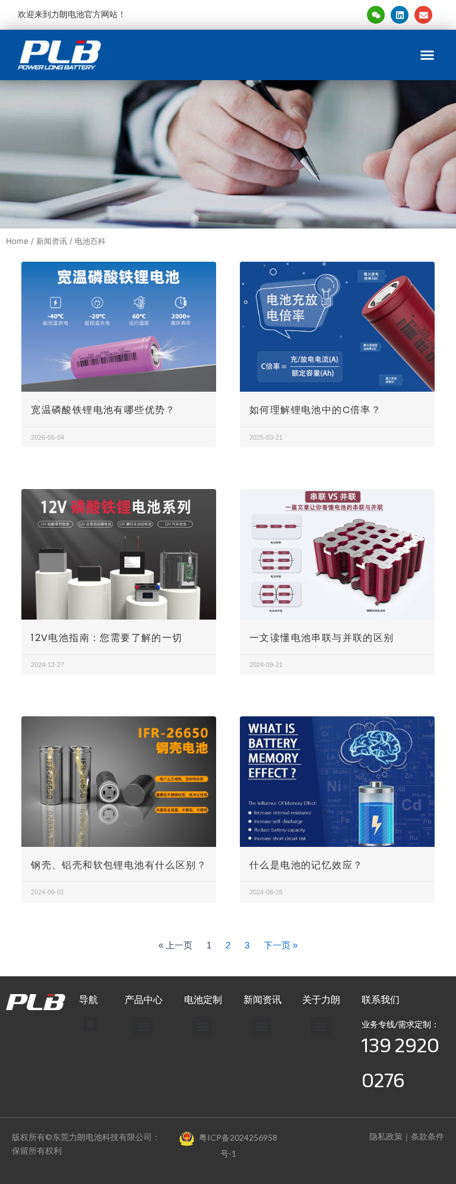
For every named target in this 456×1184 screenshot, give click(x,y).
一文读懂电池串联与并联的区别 (321, 638)
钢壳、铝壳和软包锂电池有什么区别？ (119, 865)
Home (17, 241)
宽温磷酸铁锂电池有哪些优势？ (103, 410)
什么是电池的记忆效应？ (306, 865)
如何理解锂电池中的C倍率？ (315, 410)
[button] (427, 55)
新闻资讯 (51, 241)
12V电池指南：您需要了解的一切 (106, 638)
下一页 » (280, 945)
